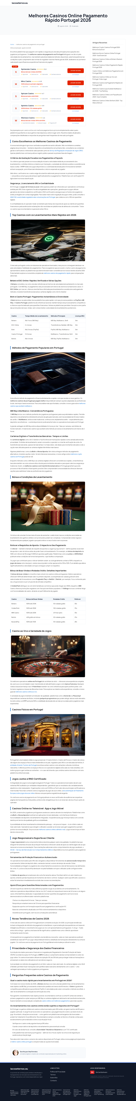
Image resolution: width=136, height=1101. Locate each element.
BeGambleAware (101, 1072)
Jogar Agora (75, 71)
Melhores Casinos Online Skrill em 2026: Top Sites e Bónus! (107, 102)
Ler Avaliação (75, 74)
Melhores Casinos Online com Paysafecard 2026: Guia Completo (107, 96)
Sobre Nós (53, 1078)
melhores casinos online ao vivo (26, 692)
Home (12, 44)
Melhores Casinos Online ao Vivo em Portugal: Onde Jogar (105, 78)
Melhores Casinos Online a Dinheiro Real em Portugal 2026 (107, 60)
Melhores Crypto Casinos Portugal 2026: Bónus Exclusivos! (106, 48)
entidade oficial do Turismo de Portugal (23, 765)
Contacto (53, 1081)
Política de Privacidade (57, 1072)
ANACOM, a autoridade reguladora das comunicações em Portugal (32, 197)
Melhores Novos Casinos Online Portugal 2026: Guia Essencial (106, 54)
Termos (53, 1075)
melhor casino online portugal (21, 1042)
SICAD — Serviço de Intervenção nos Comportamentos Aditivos (31, 850)
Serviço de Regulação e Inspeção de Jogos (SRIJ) (66, 151)
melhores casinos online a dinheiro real (52, 829)
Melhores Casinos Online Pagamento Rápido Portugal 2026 (108, 66)
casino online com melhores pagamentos (56, 1001)
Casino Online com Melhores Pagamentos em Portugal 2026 (108, 72)
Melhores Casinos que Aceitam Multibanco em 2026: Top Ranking (107, 90)
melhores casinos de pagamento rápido (57, 273)
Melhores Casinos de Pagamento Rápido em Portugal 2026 (108, 84)
